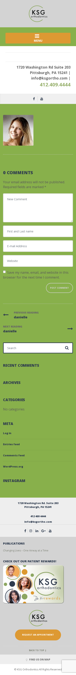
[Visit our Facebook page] (26, 530)
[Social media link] (37, 530)
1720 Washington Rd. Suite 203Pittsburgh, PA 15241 (38, 505)
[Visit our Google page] (44, 530)
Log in (7, 433)
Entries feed (11, 444)
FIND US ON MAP (39, 659)
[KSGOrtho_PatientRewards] (33, 584)
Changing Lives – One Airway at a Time (25, 550)
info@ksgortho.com (49, 78)
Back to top (37, 650)
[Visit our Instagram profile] (31, 530)
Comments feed (14, 455)
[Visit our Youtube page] (50, 530)
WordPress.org (13, 466)
